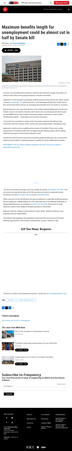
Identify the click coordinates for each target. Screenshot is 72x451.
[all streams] (69, 9)
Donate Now (62, 3)
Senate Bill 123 (16, 102)
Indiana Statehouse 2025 (26, 300)
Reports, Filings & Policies (46, 427)
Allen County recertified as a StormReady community (32, 331)
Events (29, 427)
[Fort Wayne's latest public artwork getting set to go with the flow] (8, 346)
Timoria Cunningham (18, 43)
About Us (29, 414)
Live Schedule (45, 414)
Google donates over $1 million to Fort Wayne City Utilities (34, 357)
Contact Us (30, 423)
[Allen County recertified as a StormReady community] (8, 334)
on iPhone (13, 437)
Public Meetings (60, 414)
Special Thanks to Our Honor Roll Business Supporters (62, 426)
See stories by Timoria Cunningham (16, 320)
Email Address (8, 386)
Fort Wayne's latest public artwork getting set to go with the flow (36, 343)
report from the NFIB (39, 204)
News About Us (31, 419)
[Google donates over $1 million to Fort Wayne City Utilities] (8, 360)
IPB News (11, 300)
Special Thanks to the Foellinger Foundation (61, 420)
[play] (5, 9)
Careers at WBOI (46, 423)
